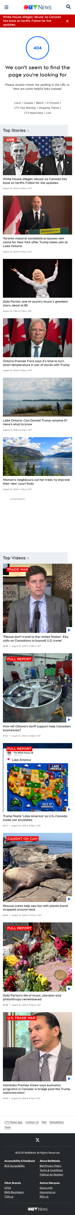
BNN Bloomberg (14, 1192)
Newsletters (57, 1122)
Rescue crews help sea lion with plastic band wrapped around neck (35, 907)
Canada (28, 102)
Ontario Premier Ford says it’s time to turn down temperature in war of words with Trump (36, 363)
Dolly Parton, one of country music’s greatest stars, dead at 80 (35, 303)
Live (48, 112)
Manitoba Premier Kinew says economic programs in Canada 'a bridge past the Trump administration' (36, 1089)
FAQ (44, 1122)
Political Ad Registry (51, 1174)
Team (7, 1127)
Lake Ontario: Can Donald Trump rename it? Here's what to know (35, 422)
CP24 (7, 1187)
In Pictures (53, 102)
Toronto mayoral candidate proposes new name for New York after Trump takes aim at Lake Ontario (35, 242)
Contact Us (32, 1122)
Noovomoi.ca (47, 1192)
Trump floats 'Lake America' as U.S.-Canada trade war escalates (35, 818)
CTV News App (13, 1122)
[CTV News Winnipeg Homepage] (37, 7)
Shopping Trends (49, 107)
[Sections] (6, 7)
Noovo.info (46, 1187)
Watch (40, 102)
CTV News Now (33, 112)
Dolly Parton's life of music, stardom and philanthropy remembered (32, 997)
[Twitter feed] (37, 1140)
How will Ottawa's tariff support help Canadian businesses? (37, 728)
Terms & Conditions (51, 1170)
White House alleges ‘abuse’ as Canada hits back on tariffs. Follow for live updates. (35, 181)
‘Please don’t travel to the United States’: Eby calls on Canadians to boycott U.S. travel (35, 638)
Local (17, 102)
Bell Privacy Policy (50, 1165)
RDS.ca (44, 1196)
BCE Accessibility (14, 1165)
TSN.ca (8, 1196)
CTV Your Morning (25, 107)
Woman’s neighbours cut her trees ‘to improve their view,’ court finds (36, 481)
